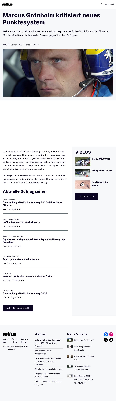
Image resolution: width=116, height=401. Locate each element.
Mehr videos (86, 196)
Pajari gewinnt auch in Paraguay (21, 259)
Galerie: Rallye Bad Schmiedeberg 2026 (25, 293)
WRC (5, 45)
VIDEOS (83, 152)
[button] (102, 4)
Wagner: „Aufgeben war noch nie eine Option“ (29, 276)
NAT (4, 209)
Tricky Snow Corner (102, 170)
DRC (4, 226)
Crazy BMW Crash (101, 159)
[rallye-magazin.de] (7, 4)
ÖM (8, 280)
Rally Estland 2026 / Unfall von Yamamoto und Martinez (83, 379)
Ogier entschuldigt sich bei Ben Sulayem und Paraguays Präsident (48, 361)
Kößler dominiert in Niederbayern (21, 222)
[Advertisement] (58, 124)
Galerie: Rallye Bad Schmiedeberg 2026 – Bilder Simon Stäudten (48, 343)
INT (4, 280)
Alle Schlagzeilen (17, 308)
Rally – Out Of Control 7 (84, 340)
